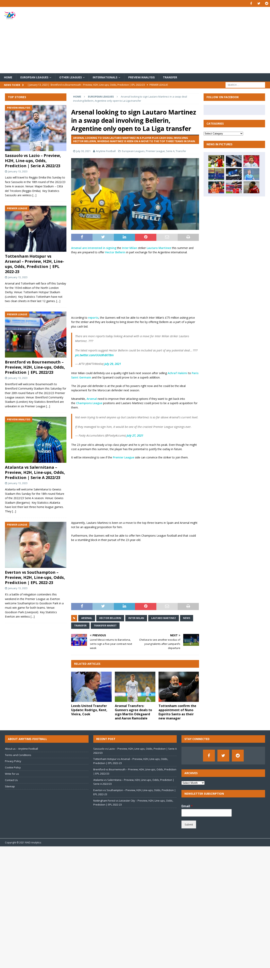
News (186, 618)
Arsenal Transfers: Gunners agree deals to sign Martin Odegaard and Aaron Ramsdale (133, 712)
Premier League (155, 151)
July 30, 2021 (83, 151)
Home (8, 77)
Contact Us (11, 780)
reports (93, 317)
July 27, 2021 (135, 435)
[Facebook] (251, 3)
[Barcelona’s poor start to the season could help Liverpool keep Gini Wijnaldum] (251, 187)
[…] (34, 195)
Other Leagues (70, 77)
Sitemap (10, 786)
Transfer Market (105, 625)
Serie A (170, 151)
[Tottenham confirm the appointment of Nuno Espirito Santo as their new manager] (179, 687)
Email (187, 806)
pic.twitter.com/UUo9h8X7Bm (94, 355)
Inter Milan (129, 248)
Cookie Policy (13, 767)
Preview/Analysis (141, 77)
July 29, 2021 (112, 364)
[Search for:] (245, 85)
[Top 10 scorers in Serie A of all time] (216, 161)
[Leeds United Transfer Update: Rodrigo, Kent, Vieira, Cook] (91, 687)
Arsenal (92, 399)
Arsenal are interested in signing (93, 248)
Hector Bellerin (115, 252)
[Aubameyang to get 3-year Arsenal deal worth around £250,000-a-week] (234, 187)
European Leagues (34, 77)
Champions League (89, 403)
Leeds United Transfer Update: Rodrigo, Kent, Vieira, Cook (89, 710)
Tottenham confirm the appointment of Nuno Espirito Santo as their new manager (177, 712)
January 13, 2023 (17, 171)
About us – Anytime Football (21, 748)
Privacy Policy (13, 761)
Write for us (12, 774)
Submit (189, 824)
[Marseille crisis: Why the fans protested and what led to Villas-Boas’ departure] (251, 161)
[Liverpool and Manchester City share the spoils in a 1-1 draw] (251, 174)
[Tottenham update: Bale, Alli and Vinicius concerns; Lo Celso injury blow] (234, 174)
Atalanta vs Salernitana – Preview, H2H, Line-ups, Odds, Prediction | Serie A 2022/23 (35, 472)
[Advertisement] (179, 40)
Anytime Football (106, 151)
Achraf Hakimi (177, 373)
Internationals (105, 77)
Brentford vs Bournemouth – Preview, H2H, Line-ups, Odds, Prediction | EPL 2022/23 (35, 367)
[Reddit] (266, 3)
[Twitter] (258, 3)
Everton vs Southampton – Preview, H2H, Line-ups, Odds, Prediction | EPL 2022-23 (35, 577)
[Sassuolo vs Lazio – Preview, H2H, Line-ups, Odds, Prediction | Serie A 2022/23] (35, 128)
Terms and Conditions (18, 755)
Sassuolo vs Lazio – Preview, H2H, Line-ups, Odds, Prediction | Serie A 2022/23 (33, 160)
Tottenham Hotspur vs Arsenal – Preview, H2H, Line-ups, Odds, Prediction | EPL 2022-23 (34, 264)
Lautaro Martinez (159, 248)
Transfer (170, 77)
